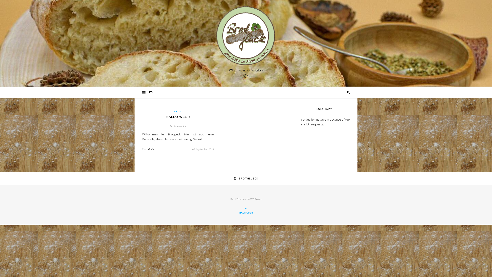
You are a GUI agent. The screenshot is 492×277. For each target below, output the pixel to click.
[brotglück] (246, 36)
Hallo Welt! (178, 117)
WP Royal (255, 199)
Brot (178, 111)
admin (150, 149)
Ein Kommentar (178, 126)
